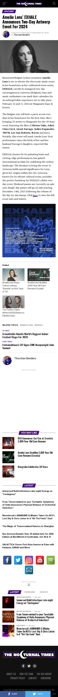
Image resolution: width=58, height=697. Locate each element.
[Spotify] (50, 560)
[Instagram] (29, 560)
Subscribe (46, 678)
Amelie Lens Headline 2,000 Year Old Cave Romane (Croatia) (37, 285)
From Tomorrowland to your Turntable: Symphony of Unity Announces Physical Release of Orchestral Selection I (28, 505)
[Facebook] (7, 560)
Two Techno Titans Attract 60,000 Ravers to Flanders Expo (13, 313)
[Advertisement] (29, 400)
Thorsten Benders (22, 35)
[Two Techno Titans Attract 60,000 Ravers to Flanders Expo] (13, 301)
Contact (33, 678)
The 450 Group (44, 674)
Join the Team (26, 674)
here (35, 195)
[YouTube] (39, 560)
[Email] (29, 569)
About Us (11, 674)
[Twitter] (18, 560)
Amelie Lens (27, 325)
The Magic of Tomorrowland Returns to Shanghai (28, 526)
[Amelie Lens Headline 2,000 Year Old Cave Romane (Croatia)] (39, 274)
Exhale (39, 325)
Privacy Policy (17, 678)
